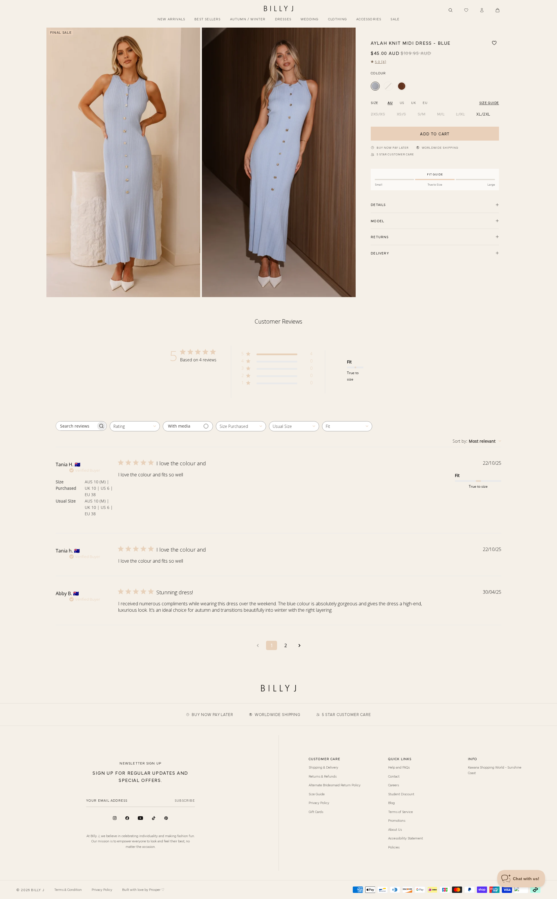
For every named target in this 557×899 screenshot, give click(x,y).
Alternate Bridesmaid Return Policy (335, 785)
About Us (395, 829)
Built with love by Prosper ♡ (143, 889)
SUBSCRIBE (185, 800)
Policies (393, 847)
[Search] (450, 10)
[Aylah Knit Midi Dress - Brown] (401, 86)
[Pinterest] (166, 818)
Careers (393, 785)
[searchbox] (76, 425)
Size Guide (317, 794)
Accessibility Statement (405, 838)
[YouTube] (140, 818)
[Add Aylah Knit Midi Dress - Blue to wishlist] (494, 43)
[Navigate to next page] (299, 645)
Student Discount (401, 794)
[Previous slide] (53, 162)
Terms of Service (400, 811)
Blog (391, 802)
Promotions (396, 820)
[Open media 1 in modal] (123, 162)
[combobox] (135, 426)
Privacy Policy (319, 802)
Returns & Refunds (323, 776)
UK (413, 102)
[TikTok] (153, 818)
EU (425, 102)
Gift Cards (316, 811)
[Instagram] (115, 818)
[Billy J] (278, 9)
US (402, 102)
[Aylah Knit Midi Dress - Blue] (375, 86)
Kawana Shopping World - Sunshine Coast (494, 770)
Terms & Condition (68, 889)
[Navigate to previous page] (257, 645)
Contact (393, 776)
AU (390, 102)
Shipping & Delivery (323, 767)
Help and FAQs (399, 767)
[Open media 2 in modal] (279, 162)
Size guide (489, 102)
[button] (497, 10)
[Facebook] (127, 818)
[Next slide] (349, 162)
